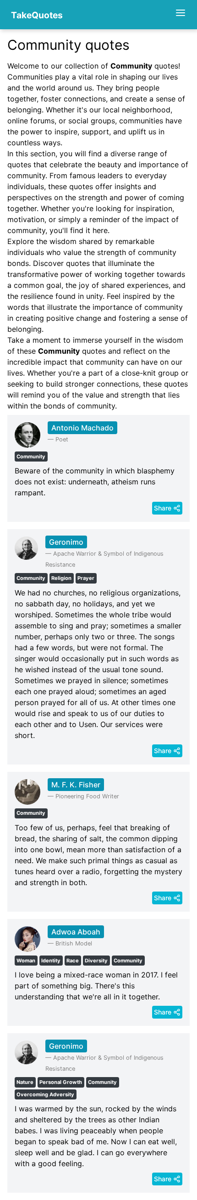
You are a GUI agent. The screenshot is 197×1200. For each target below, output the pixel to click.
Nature (24, 1082)
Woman (25, 960)
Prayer (85, 578)
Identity (50, 960)
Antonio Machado (82, 427)
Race (72, 960)
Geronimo (66, 542)
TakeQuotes (37, 15)
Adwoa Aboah (75, 931)
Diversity (96, 960)
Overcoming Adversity (45, 1094)
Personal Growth (60, 1082)
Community (30, 456)
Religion (61, 578)
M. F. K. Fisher (75, 784)
